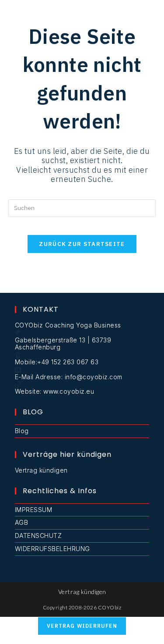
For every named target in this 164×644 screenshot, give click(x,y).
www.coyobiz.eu (68, 391)
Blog (22, 430)
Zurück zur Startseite (82, 244)
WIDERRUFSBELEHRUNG (52, 548)
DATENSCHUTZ (38, 535)
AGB (21, 522)
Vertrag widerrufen (82, 626)
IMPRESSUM (33, 509)
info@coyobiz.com (93, 377)
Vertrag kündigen (41, 470)
